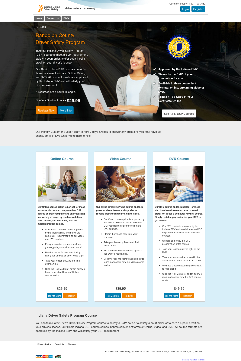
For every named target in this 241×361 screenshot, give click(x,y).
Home (39, 18)
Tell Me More (54, 295)
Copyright (59, 344)
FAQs (66, 18)
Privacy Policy (44, 344)
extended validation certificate (193, 360)
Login (185, 9)
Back (43, 27)
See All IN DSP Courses (179, 113)
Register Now (46, 110)
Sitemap (72, 344)
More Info (66, 110)
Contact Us (53, 18)
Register (198, 9)
